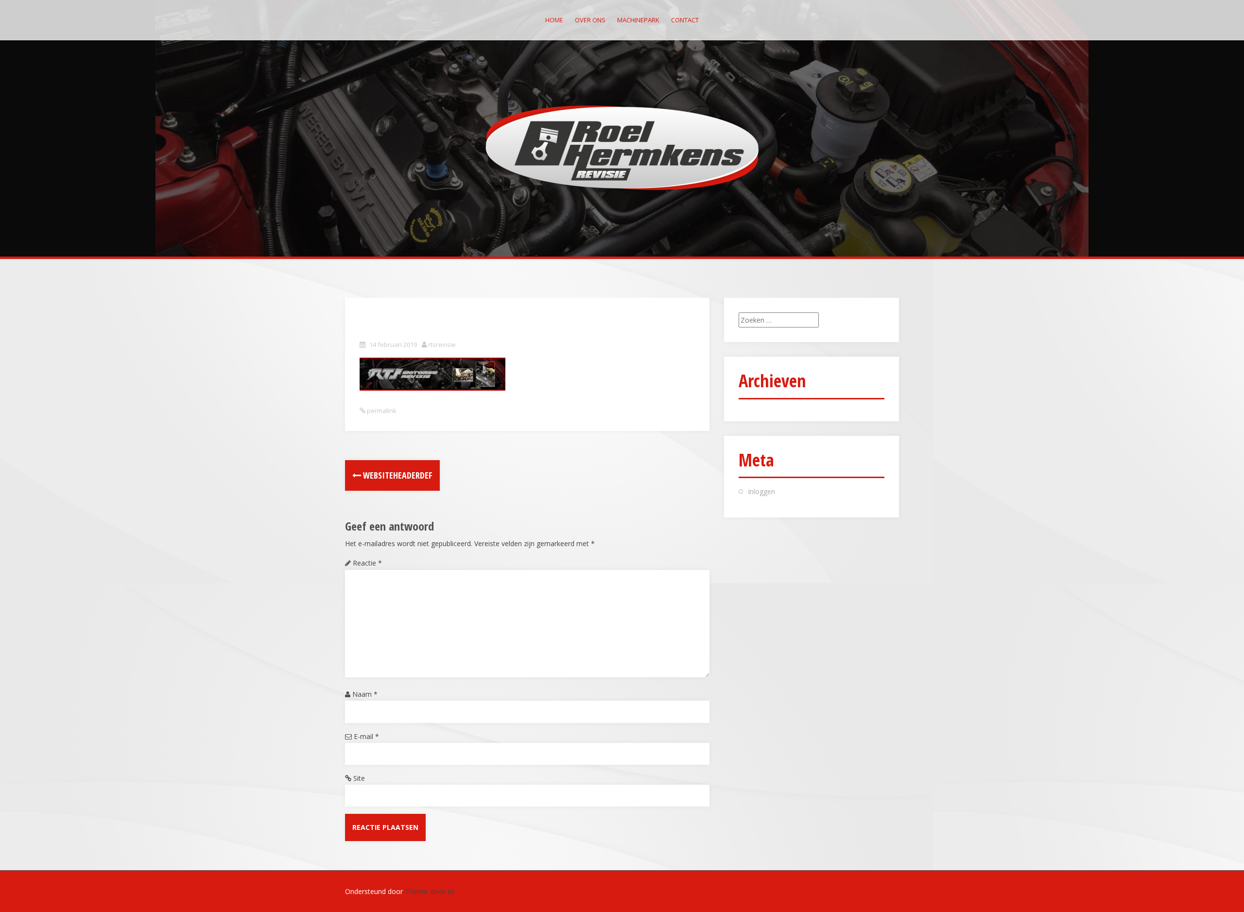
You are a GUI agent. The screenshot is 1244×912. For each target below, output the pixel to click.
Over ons (590, 20)
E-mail (366, 736)
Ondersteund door (375, 891)
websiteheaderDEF (396, 475)
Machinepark (638, 20)
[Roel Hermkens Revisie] (622, 147)
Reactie (367, 563)
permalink (381, 410)
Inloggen (761, 491)
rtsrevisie (442, 344)
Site (359, 778)
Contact (685, 20)
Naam (365, 694)
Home (554, 20)
